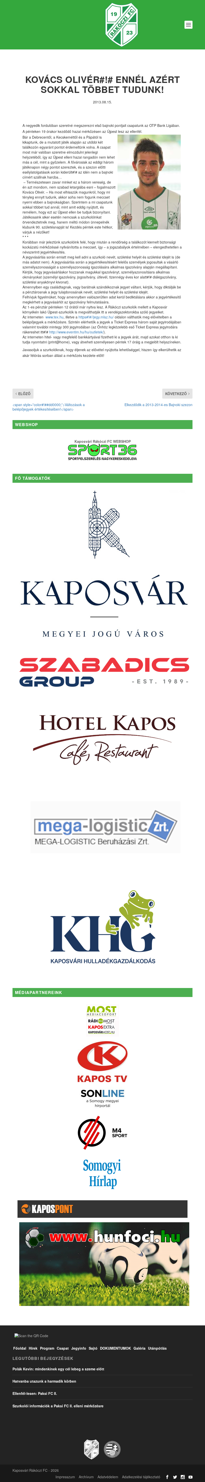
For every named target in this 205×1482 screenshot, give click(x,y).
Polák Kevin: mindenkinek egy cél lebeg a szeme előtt (58, 1368)
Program (47, 1348)
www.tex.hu (55, 316)
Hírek (33, 1348)
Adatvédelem (108, 1476)
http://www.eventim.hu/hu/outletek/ (76, 331)
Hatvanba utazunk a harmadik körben (44, 1381)
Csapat (63, 1348)
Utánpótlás (157, 1348)
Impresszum (65, 1476)
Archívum (86, 1476)
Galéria (140, 1348)
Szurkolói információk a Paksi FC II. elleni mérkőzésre (58, 1405)
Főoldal (19, 1348)
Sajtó (93, 1348)
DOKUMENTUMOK (115, 1348)
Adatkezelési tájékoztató (141, 1476)
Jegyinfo (78, 1348)
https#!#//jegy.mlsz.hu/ (96, 316)
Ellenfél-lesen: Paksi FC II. (34, 1393)
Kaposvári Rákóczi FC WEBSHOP (102, 441)
